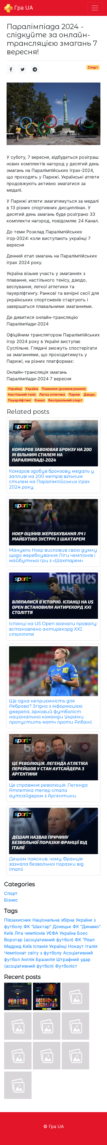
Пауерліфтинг (19, 400)
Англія (27, 959)
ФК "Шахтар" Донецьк (47, 926)
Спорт (93, 67)
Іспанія (40, 946)
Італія (91, 946)
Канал (40, 400)
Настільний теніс (22, 394)
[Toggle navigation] (95, 7)
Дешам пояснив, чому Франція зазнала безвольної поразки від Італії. (46, 864)
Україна (31, 389)
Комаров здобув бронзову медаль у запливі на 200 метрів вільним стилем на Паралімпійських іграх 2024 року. (51, 479)
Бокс (82, 933)
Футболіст (66, 966)
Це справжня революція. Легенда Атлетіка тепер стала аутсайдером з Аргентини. (48, 790)
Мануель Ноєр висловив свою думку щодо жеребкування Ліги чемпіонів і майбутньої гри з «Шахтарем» (53, 555)
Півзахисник (17, 920)
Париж (74, 394)
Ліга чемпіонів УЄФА (36, 933)
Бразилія (45, 959)
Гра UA (23, 7)
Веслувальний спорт (65, 400)
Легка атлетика (52, 394)
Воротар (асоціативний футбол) (39, 939)
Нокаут (76, 946)
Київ (27, 946)
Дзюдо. (90, 394)
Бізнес (11, 900)
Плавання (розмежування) (64, 389)
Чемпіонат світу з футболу (33, 953)
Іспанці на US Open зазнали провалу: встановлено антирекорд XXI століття (53, 629)
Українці (15, 389)
